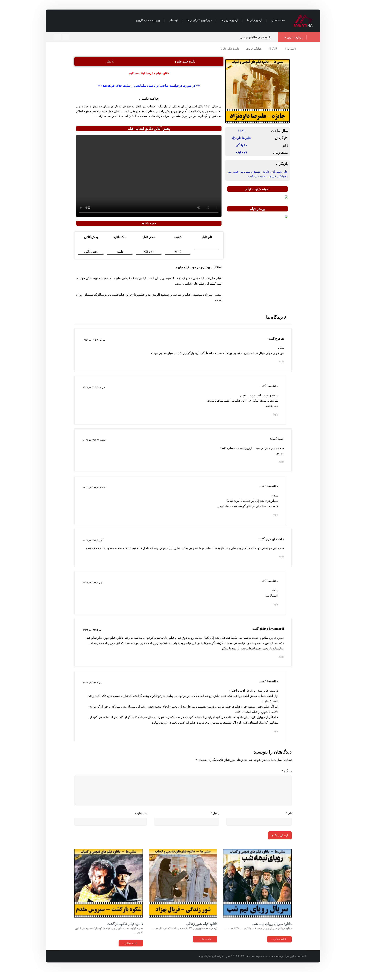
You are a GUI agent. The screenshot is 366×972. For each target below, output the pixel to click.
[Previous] (154, 37)
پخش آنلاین (91, 251)
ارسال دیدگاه (280, 835)
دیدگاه (287, 771)
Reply (281, 361)
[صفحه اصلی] (304, 48)
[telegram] (57, 37)
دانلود (119, 251)
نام (289, 813)
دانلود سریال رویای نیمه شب (272, 924)
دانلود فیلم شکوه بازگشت (125, 924)
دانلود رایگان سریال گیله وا (162, 37)
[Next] (158, 37)
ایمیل (214, 813)
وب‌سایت (141, 813)
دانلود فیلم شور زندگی (201, 924)
